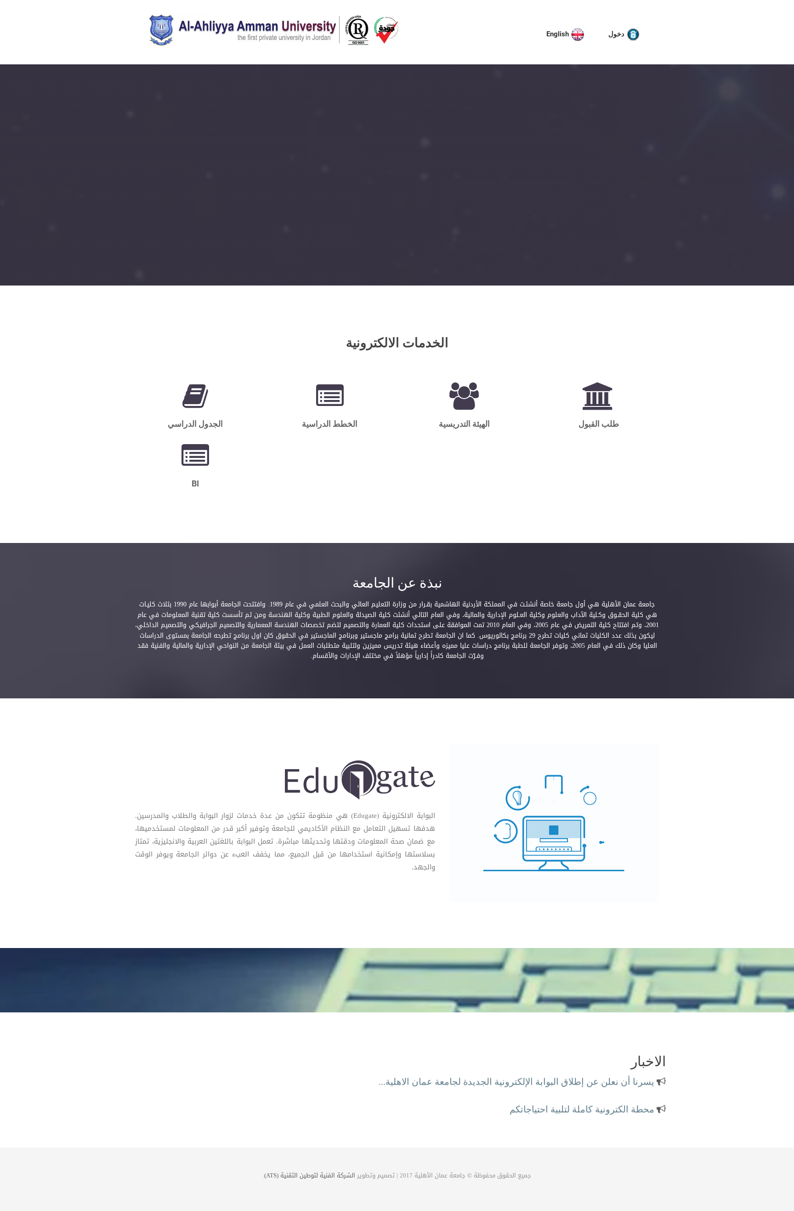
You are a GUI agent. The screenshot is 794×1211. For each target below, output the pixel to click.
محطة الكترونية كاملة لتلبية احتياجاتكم (583, 1100)
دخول (617, 34)
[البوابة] (360, 781)
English (558, 34)
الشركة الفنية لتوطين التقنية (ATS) (309, 1175)
